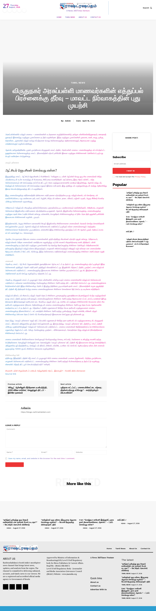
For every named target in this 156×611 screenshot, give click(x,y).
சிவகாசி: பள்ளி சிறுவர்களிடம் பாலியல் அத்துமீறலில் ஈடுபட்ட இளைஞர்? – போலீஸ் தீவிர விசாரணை (45, 371)
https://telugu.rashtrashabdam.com (35, 412)
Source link (10, 374)
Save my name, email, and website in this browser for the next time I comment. (41, 458)
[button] (148, 7)
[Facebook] (5, 10)
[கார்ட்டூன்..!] (118, 231)
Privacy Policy (140, 177)
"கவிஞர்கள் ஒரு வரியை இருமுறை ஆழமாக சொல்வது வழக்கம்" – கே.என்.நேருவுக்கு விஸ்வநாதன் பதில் (138, 208)
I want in (130, 171)
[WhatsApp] (137, 143)
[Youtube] (24, 10)
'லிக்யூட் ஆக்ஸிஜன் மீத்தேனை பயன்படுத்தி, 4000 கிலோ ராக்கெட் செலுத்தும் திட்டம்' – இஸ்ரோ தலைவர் (27, 390)
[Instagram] (9, 10)
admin (68, 121)
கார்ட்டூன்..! (130, 231)
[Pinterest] (131, 143)
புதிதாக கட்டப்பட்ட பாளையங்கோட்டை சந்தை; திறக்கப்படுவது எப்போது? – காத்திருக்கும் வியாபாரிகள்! (81, 390)
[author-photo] (4, 528)
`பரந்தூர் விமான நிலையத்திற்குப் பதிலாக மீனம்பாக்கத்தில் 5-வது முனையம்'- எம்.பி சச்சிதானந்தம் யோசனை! (137, 242)
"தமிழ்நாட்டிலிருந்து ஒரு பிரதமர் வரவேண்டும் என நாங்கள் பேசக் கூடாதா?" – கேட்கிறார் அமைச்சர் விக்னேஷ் (137, 196)
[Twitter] (19, 10)
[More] (142, 143)
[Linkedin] (14, 10)
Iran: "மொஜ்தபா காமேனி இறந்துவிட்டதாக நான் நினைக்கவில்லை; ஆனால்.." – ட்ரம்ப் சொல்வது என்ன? (136, 220)
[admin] (11, 410)
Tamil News (78, 83)
